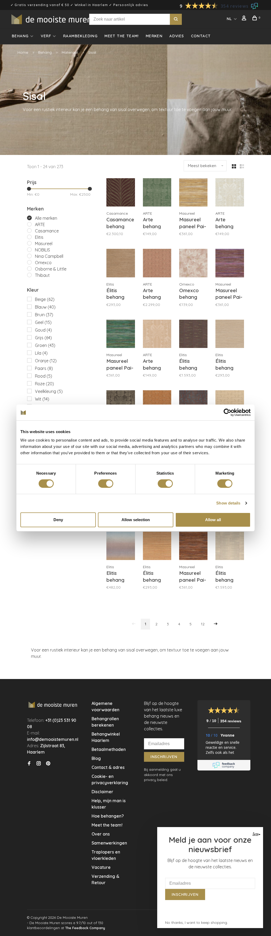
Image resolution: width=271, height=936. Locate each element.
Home (22, 52)
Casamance (47, 230)
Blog (96, 758)
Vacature (101, 867)
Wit (42, 399)
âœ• (255, 834)
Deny (58, 519)
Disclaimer (102, 791)
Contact (201, 36)
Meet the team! (122, 36)
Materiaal (70, 52)
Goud (43, 330)
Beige (45, 299)
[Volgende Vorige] (216, 624)
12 (203, 624)
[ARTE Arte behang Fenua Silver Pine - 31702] (157, 193)
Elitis (39, 237)
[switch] (105, 483)
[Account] (245, 18)
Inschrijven (164, 756)
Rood (43, 376)
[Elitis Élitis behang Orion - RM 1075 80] (193, 335)
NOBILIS (42, 250)
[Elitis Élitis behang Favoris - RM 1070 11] (157, 547)
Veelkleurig (49, 391)
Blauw (45, 307)
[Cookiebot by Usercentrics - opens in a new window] (227, 412)
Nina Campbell (49, 256)
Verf (46, 36)
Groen (45, 345)
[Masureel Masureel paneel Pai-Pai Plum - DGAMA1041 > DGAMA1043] (229, 264)
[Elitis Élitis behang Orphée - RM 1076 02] (229, 547)
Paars (44, 368)
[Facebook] (29, 763)
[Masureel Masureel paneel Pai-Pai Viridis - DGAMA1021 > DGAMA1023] (120, 335)
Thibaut (42, 275)
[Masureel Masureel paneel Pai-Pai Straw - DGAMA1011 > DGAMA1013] (193, 193)
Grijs (43, 337)
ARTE (40, 224)
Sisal (92, 52)
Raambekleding (80, 36)
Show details (228, 503)
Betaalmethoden (109, 749)
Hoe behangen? (108, 816)
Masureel (43, 243)
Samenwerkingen (109, 843)
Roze (44, 383)
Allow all (213, 519)
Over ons (101, 834)
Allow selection (135, 519)
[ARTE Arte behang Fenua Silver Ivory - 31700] (229, 193)
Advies (176, 36)
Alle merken (46, 218)
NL (229, 18)
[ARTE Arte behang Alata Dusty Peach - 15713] (157, 264)
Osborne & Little (50, 269)
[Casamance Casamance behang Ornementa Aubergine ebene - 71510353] (120, 193)
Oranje (46, 360)
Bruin (44, 314)
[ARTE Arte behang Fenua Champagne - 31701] (157, 335)
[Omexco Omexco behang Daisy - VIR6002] (193, 264)
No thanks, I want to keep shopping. (196, 922)
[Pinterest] (48, 763)
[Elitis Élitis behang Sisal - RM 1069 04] (120, 264)
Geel (43, 322)
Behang (20, 36)
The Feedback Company (85, 928)
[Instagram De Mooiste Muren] (39, 763)
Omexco (43, 262)
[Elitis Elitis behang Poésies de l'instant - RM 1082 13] (120, 547)
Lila (41, 353)
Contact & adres (108, 767)
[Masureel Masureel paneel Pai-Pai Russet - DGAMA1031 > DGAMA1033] (193, 547)
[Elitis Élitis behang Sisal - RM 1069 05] (229, 335)
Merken (154, 36)
